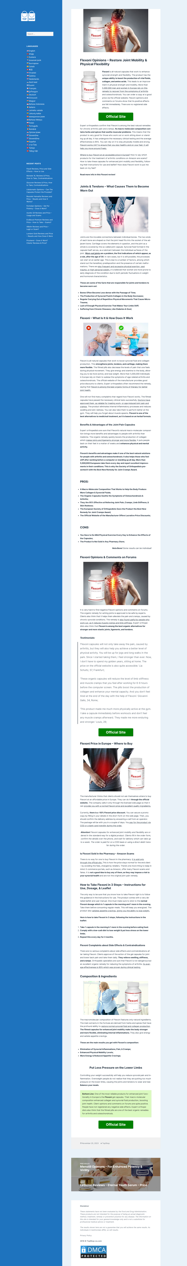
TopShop (106, 1143)
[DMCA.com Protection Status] (93, 1252)
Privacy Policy (86, 1235)
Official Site (116, 116)
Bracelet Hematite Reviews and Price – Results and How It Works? (39, 199)
